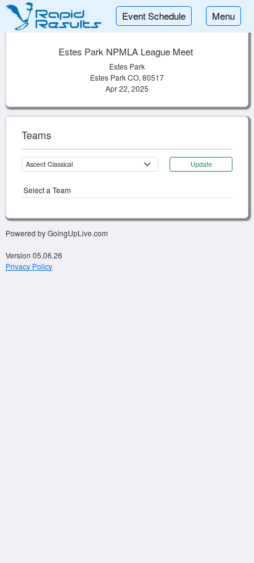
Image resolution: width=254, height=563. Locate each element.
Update (201, 164)
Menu (223, 15)
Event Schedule (154, 15)
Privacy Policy (29, 266)
